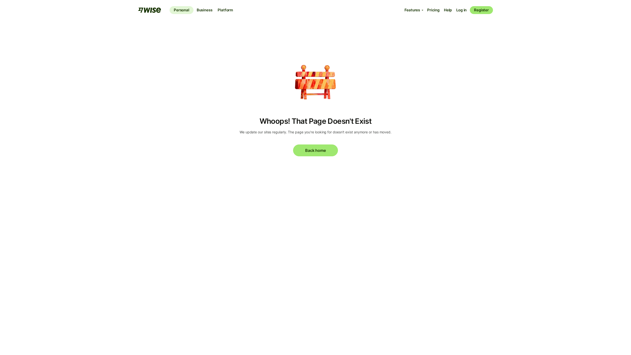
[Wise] (150, 10)
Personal (181, 10)
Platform (225, 10)
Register (481, 10)
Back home (315, 150)
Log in (461, 10)
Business (204, 10)
